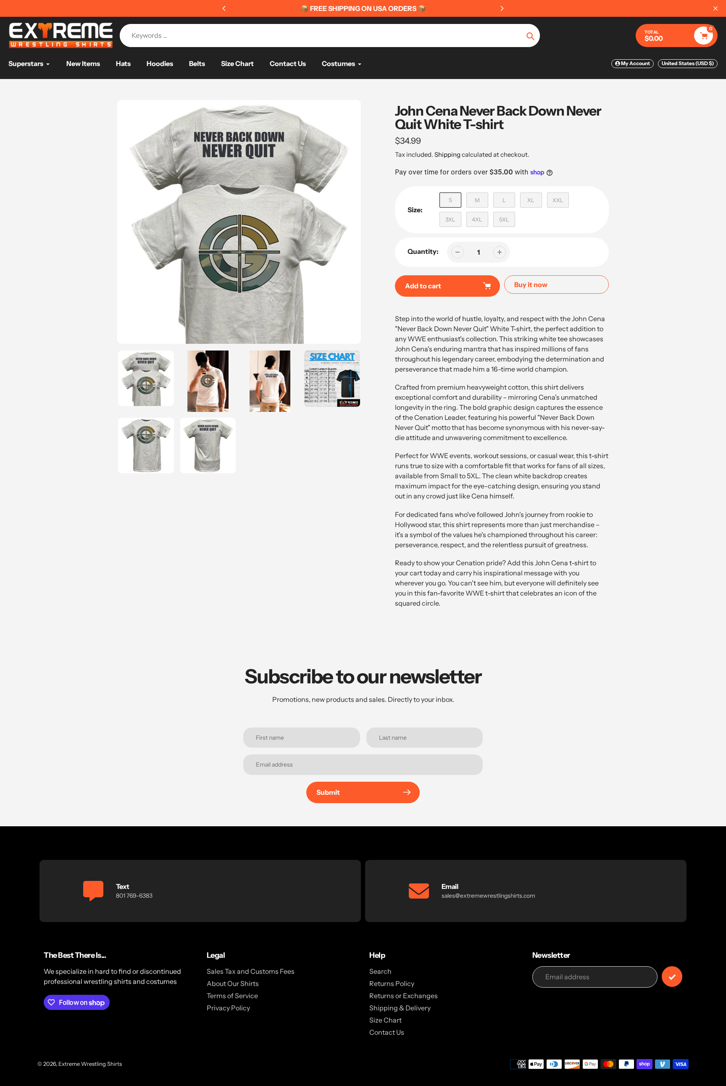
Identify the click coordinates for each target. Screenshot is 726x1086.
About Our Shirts (233, 983)
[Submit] (672, 976)
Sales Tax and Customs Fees (251, 971)
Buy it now (530, 284)
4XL (477, 219)
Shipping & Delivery (400, 1008)
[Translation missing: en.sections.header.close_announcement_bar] (715, 8)
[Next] (501, 8)
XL (530, 200)
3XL (450, 219)
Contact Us (386, 1032)
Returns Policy (391, 983)
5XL (504, 219)
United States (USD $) (688, 63)
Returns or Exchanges (403, 995)
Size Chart (385, 1020)
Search (380, 971)
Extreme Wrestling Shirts (90, 1063)
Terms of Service (232, 995)
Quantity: (423, 251)
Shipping (447, 154)
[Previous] (224, 8)
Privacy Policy (228, 1008)
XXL (557, 200)
